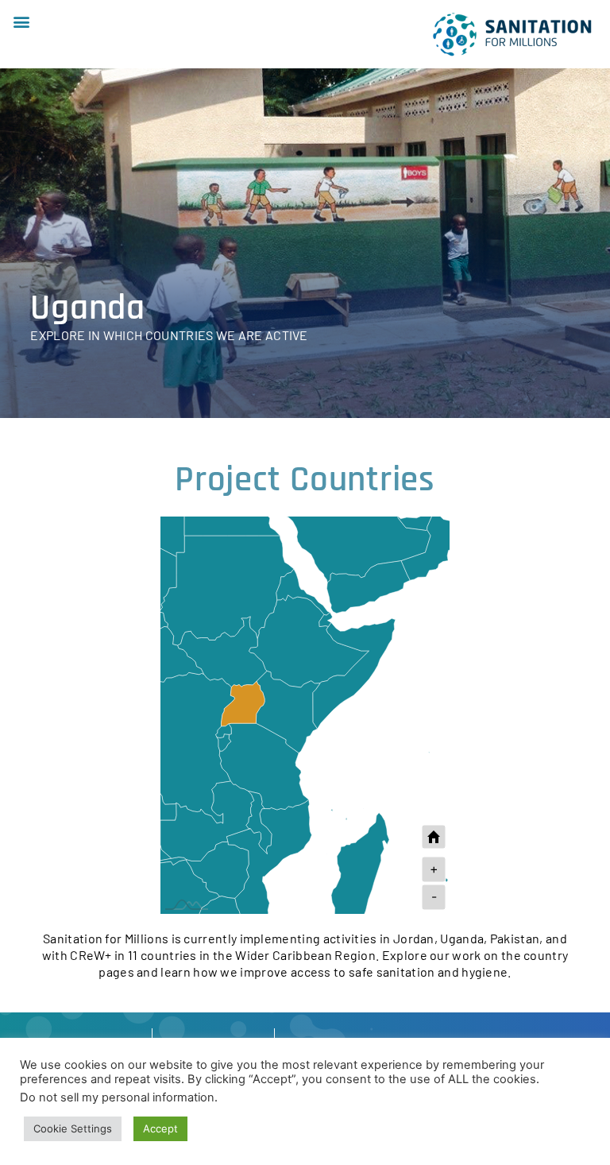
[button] (21, 21)
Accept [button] (160, 1128)
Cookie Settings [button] (72, 1128)
